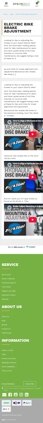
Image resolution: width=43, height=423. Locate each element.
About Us (5, 316)
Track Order (6, 287)
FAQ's (4, 354)
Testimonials (6, 333)
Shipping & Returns (9, 362)
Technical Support (9, 283)
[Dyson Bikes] (21, 4)
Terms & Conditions (27, 388)
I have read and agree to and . (22, 389)
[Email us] (4, 394)
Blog (3, 320)
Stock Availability (8, 367)
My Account (6, 274)
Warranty (5, 299)
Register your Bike (9, 291)
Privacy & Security (8, 358)
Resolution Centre (8, 295)
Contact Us (6, 329)
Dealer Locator (7, 350)
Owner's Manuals (8, 279)
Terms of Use (7, 371)
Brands (4, 325)
